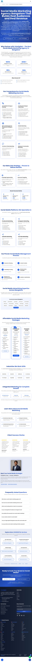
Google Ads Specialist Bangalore (23, 543)
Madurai (2, 646)
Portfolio (18, 596)
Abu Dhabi (23, 624)
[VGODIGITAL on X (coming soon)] (24, 615)
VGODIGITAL (2, 655)
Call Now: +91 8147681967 (22, 38)
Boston (1, 630)
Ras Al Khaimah (24, 628)
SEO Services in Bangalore (7, 543)
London (12, 623)
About (18, 593)
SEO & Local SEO (3, 607)
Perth (11, 636)
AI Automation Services (23, 559)
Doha (22, 634)
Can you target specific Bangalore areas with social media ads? (14, 520)
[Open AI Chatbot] (2, 660)
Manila (23, 639)
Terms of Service (25, 655)
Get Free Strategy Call (9, 38)
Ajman (23, 626)
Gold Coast (12, 638)
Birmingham (12, 625)
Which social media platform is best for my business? (12, 506)
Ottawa (2, 637)
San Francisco (2, 626)
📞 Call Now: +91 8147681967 (8, 579)
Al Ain (22, 627)
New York (2, 623)
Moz (23, 563)
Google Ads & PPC (3, 608)
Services (7, 4)
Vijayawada (2, 649)
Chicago (2, 625)
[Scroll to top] (30, 655)
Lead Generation (3, 611)
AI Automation (3, 613)
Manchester (12, 624)
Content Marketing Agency (7, 559)
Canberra (12, 639)
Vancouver (2, 634)
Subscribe (24, 611)
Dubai (22, 623)
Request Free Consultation (22, 579)
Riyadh (23, 633)
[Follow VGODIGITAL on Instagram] (19, 615)
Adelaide (12, 637)
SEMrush (20, 563)
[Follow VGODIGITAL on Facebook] (17, 615)
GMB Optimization (3, 612)
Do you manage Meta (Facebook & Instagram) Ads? (12, 509)
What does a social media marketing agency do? (11, 499)
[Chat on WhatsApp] (30, 657)
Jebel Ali (23, 629)
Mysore (1, 643)
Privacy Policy (20, 655)
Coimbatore (2, 645)
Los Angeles (2, 624)
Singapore (23, 635)
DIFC (22, 630)
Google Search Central (14, 563)
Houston (2, 628)
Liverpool (12, 628)
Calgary (2, 636)
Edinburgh (12, 626)
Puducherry (2, 650)
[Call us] (30, 660)
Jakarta (23, 638)
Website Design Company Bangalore (7, 551)
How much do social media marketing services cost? (12, 502)
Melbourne (12, 634)
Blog (17, 598)
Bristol (12, 630)
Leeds (12, 627)
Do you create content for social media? (9, 516)
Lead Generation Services (23, 551)
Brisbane (12, 635)
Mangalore (2, 644)
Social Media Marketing (4, 609)
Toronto (2, 633)
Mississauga (2, 640)
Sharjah (23, 625)
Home (18, 592)
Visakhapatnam (3, 648)
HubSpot (26, 563)
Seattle (1, 629)
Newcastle (12, 640)
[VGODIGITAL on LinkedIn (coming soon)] (21, 615)
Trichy (1, 647)
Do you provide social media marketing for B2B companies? (13, 524)
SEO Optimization (5, 395)
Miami (1, 627)
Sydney (12, 633)
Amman (23, 640)
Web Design (26, 395)
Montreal (2, 635)
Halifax (1, 639)
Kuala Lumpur (23, 637)
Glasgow (12, 629)
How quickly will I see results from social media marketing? (13, 513)
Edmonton (2, 638)
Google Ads (16, 395)
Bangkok (23, 636)
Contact (18, 599)
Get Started (16, 355)
